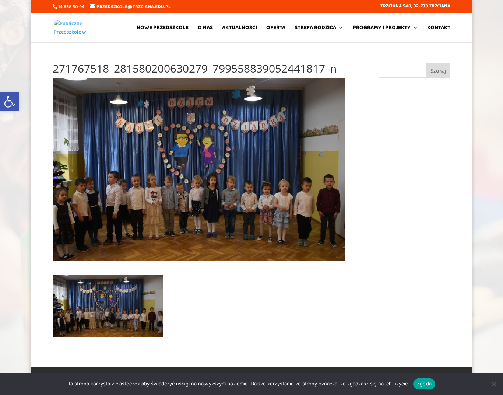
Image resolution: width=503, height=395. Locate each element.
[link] (9, 101)
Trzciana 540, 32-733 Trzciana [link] (415, 7)
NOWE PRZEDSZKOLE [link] (163, 28)
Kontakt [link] (438, 28)
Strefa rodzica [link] (315, 28)
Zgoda (424, 384)
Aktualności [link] (239, 28)
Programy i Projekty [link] (382, 28)
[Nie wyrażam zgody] (493, 384)
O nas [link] (205, 28)
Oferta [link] (275, 28)
